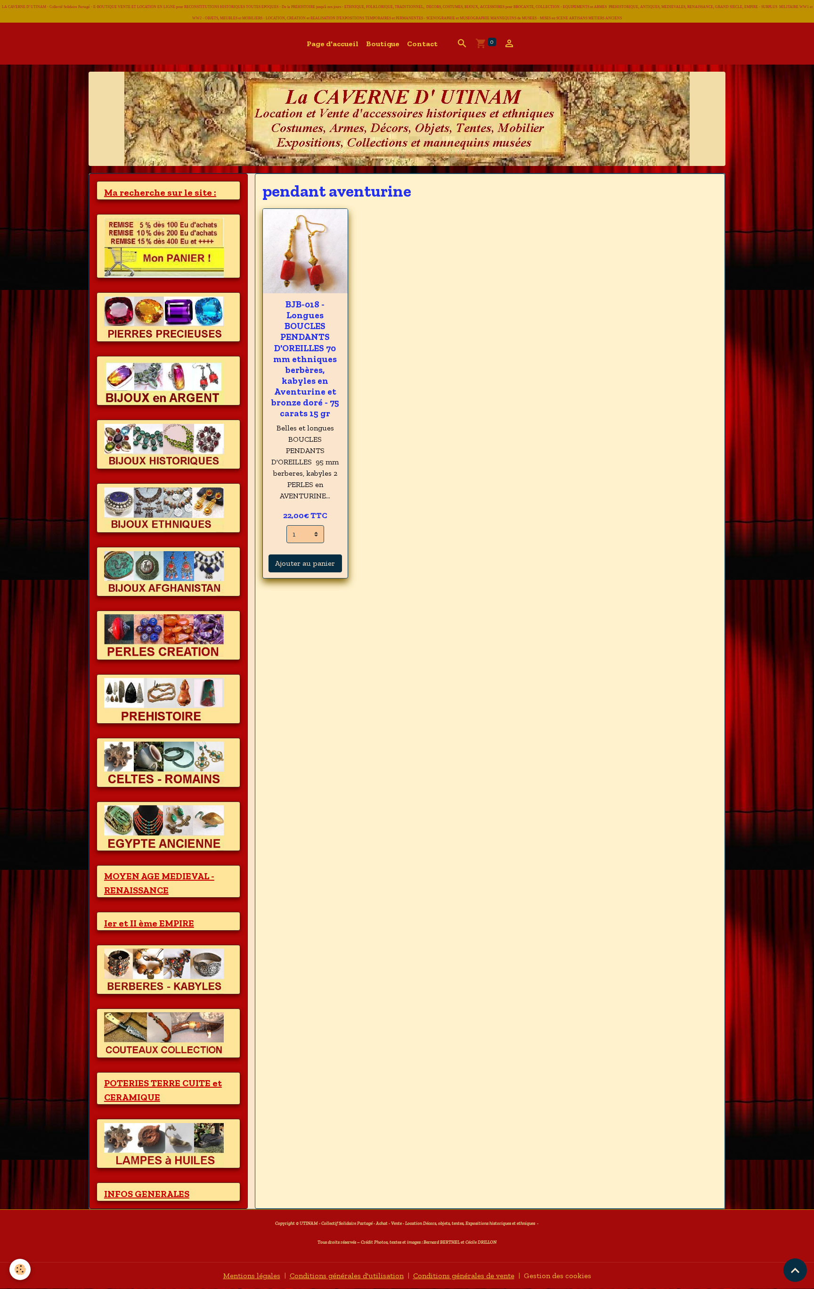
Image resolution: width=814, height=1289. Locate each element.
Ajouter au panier (305, 563)
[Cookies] (20, 1269)
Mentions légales (251, 1275)
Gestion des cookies (557, 1275)
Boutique (382, 43)
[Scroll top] (795, 1270)
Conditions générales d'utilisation (347, 1275)
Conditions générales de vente (463, 1275)
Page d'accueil (332, 43)
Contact (422, 43)
